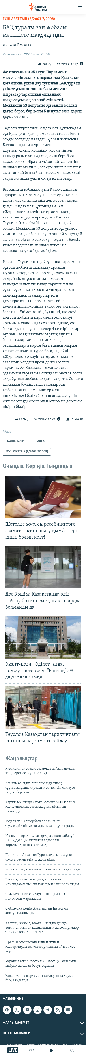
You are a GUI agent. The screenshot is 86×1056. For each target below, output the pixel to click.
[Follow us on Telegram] (47, 1010)
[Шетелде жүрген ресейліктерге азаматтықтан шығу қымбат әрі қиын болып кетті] (43, 497)
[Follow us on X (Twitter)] (17, 1010)
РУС (32, 1050)
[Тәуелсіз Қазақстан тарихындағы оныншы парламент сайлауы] (43, 707)
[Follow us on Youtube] (27, 1010)
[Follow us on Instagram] (37, 1010)
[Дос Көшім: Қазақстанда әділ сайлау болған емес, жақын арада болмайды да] (43, 567)
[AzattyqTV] (51, 1050)
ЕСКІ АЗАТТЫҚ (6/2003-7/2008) (29, 19)
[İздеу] (72, 1050)
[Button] (44, 64)
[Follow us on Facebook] (7, 1010)
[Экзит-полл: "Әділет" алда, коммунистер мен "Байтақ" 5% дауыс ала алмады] (43, 637)
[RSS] (58, 1010)
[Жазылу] (68, 1010)
